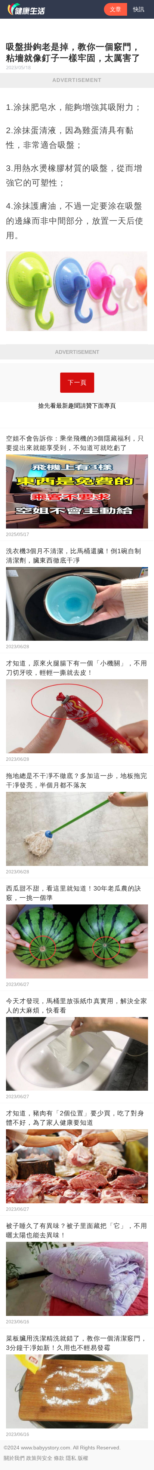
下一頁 (77, 382)
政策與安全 (39, 1458)
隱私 (71, 1458)
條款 (59, 1458)
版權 (83, 1458)
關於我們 (14, 1458)
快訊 (138, 9)
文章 (115, 9)
